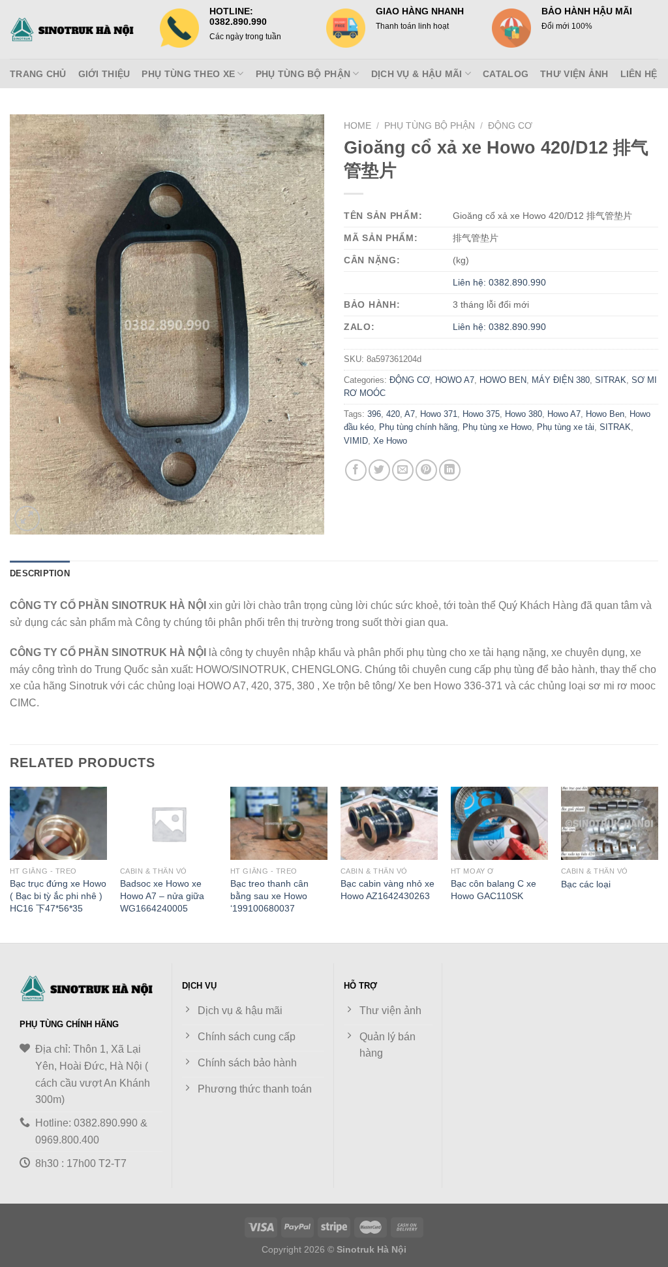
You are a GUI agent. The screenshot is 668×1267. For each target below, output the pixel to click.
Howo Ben (605, 414)
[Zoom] (27, 518)
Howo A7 (564, 414)
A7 (409, 414)
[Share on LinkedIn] (450, 470)
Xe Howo (390, 441)
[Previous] (10, 863)
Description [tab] (40, 573)
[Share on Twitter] (379, 470)
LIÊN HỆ (639, 74)
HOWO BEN (502, 380)
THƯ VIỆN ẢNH (574, 74)
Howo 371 (438, 414)
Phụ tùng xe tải (565, 427)
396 (374, 414)
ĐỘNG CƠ (510, 126)
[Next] (657, 863)
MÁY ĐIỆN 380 (561, 380)
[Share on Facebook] (356, 470)
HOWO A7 (454, 380)
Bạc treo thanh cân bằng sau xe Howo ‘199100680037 (269, 895)
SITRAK (610, 380)
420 (393, 414)
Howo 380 (523, 414)
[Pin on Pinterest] (426, 470)
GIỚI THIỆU (104, 74)
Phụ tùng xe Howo (497, 427)
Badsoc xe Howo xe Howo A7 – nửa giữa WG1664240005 (162, 895)
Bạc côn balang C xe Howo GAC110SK (493, 889)
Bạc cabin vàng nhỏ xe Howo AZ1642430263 (387, 889)
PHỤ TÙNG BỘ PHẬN (303, 74)
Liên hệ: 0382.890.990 (499, 282)
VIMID (356, 441)
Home (357, 126)
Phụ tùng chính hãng (418, 427)
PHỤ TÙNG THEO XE (188, 74)
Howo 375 (481, 414)
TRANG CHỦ (38, 74)
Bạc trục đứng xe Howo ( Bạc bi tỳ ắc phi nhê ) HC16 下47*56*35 (58, 895)
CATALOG (505, 74)
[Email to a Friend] (403, 470)
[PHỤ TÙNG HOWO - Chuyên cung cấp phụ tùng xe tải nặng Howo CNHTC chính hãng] (75, 29)
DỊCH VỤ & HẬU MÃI (417, 74)
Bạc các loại (586, 884)
